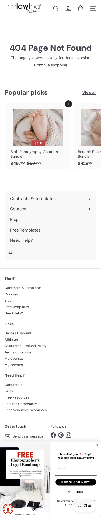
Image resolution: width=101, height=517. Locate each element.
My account (14, 365)
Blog (8, 300)
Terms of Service (18, 352)
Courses (11, 294)
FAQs (9, 391)
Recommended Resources (26, 410)
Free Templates (17, 307)
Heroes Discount (18, 333)
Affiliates (12, 339)
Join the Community (21, 404)
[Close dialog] (97, 445)
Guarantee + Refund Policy (25, 346)
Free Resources (17, 397)
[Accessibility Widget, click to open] (8, 509)
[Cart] (80, 8)
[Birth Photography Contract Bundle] (38, 136)
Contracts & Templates (23, 287)
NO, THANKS (76, 492)
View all (89, 92)
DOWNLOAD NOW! (75, 481)
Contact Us (14, 384)
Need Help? (14, 313)
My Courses (14, 358)
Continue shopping (50, 65)
